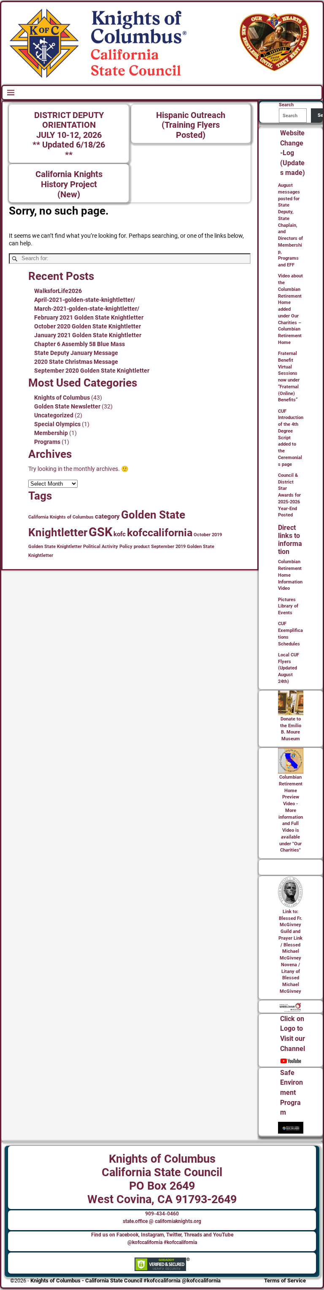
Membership (51, 433)
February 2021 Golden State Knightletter (88, 317)
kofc (119, 534)
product (142, 546)
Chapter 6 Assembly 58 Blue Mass (79, 344)
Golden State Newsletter (67, 406)
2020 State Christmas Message (76, 361)
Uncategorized (53, 415)
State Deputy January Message (76, 352)
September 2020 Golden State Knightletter (91, 370)
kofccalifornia (159, 533)
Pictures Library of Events (288, 606)
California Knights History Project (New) (69, 184)
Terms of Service (285, 1280)
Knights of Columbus (62, 397)
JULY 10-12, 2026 (69, 135)
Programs (47, 441)
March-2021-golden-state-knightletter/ (86, 308)
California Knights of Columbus (61, 517)
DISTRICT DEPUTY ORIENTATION (69, 120)
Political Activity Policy (107, 546)
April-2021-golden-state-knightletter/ (84, 299)
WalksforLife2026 (58, 291)
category (107, 516)
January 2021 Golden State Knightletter (87, 335)
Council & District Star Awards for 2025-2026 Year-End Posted (289, 495)
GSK (100, 532)
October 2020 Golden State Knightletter (87, 326)
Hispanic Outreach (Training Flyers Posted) (190, 125)
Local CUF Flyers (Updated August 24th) (288, 668)
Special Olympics (57, 424)
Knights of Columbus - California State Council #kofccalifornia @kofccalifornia (125, 1280)
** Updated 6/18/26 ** (68, 150)
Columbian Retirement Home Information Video (290, 575)
